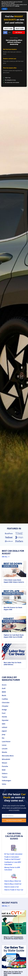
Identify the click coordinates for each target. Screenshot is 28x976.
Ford (3, 713)
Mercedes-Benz (8, 756)
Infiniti (4, 727)
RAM (3, 770)
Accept (4, 8)
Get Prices (18, 32)
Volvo (4, 784)
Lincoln (4, 749)
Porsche (5, 766)
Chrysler (5, 706)
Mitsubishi (6, 759)
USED (9, 32)
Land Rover (6, 741)
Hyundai (5, 720)
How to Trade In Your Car (13, 890)
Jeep (3, 734)
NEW (5, 32)
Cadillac (5, 699)
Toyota (4, 777)
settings (17, 6)
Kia (3, 738)
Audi (3, 688)
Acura (4, 685)
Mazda (4, 752)
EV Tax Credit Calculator (13, 854)
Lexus (4, 745)
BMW (4, 692)
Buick (4, 695)
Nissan (4, 763)
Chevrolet (5, 702)
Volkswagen (6, 780)
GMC (3, 724)
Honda (4, 717)
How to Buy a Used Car (12, 884)
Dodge (4, 710)
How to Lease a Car (11, 887)
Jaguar (4, 731)
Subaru (4, 773)
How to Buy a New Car (12, 881)
